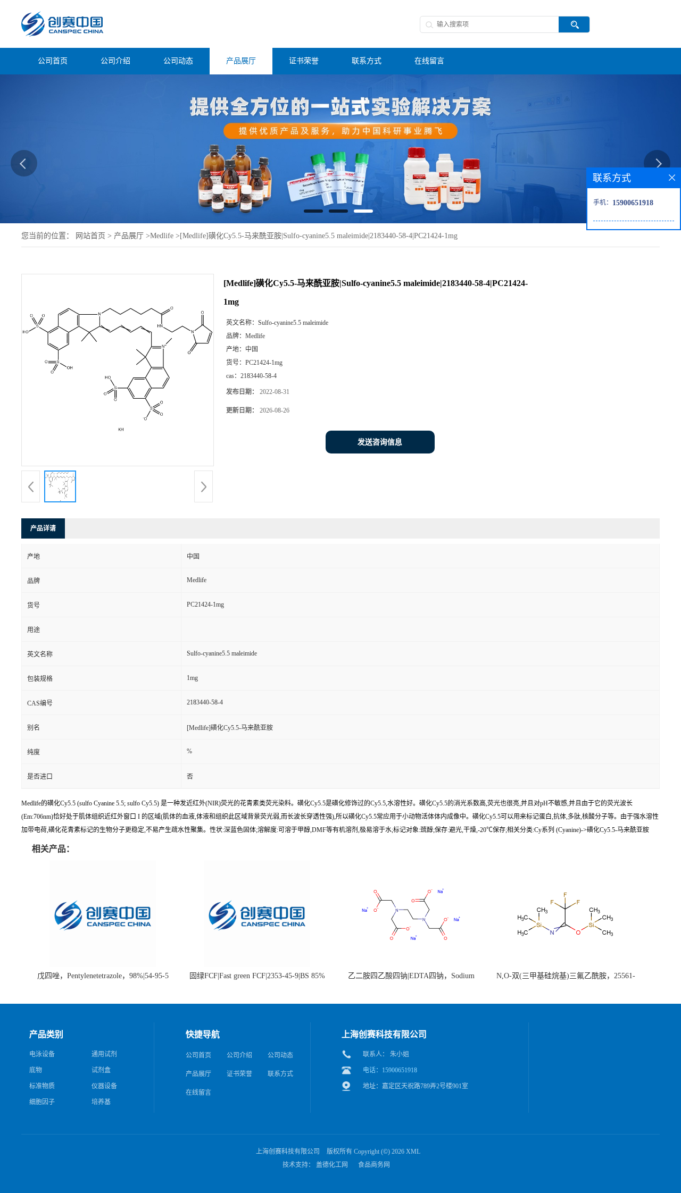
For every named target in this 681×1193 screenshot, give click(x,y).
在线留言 (198, 1092)
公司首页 (198, 1055)
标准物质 (42, 1086)
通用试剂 (104, 1054)
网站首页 (90, 236)
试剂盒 (101, 1070)
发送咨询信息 (380, 442)
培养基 (101, 1102)
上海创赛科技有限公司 (288, 1151)
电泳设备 (42, 1054)
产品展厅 (129, 236)
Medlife (161, 236)
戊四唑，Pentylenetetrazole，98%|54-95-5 (103, 976)
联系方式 (280, 1074)
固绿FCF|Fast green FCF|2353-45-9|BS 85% (257, 976)
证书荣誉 (239, 1074)
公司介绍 (239, 1055)
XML (413, 1151)
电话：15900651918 (390, 1070)
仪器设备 (104, 1086)
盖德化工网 (332, 1165)
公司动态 (280, 1055)
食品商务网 (374, 1165)
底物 (35, 1070)
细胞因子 (42, 1102)
